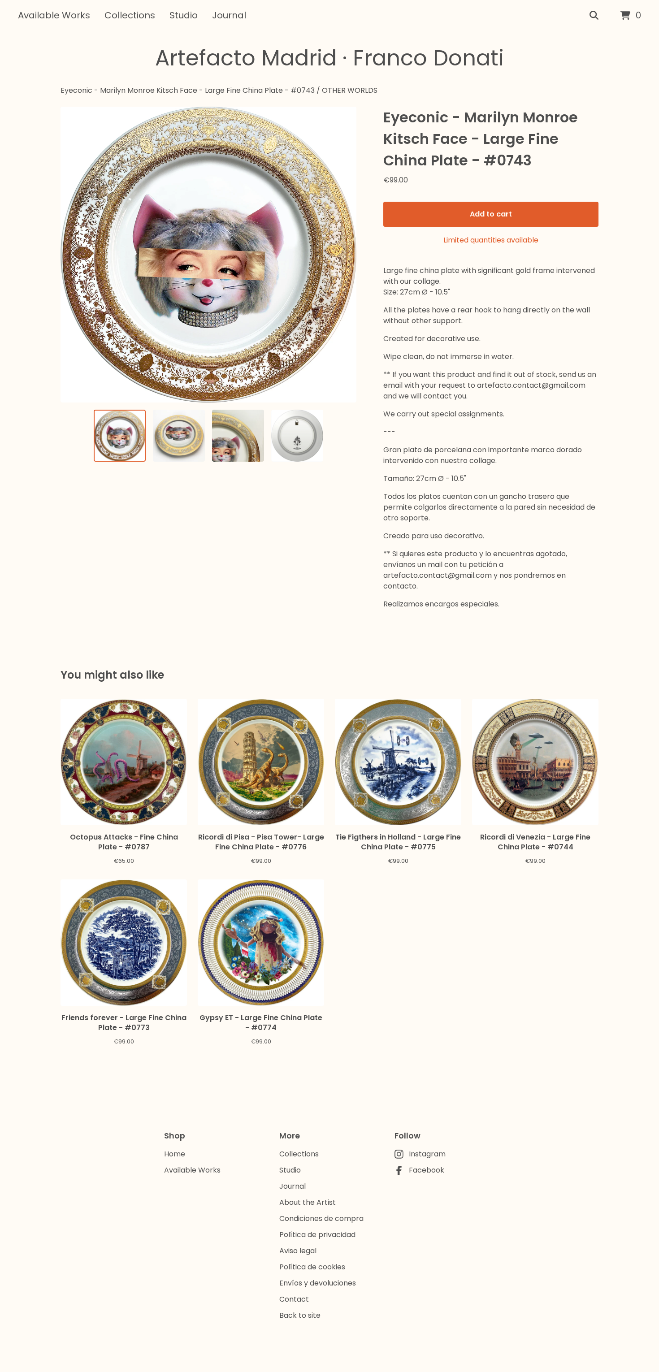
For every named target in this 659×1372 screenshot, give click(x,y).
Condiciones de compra (321, 1218)
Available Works (54, 15)
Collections (129, 15)
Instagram (427, 1154)
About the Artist (307, 1202)
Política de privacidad (317, 1234)
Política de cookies (312, 1267)
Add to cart (491, 214)
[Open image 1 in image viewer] (208, 255)
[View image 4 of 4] (297, 436)
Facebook (426, 1170)
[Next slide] (344, 254)
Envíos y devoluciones (317, 1283)
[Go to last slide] (73, 254)
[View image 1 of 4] (120, 436)
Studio (183, 15)
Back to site (300, 1315)
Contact (294, 1299)
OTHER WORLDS (349, 90)
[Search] (594, 15)
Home (174, 1154)
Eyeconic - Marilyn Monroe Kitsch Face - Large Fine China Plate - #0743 (188, 90)
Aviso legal (297, 1251)
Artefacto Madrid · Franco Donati (329, 58)
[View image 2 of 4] (179, 436)
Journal (229, 15)
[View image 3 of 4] (238, 436)
